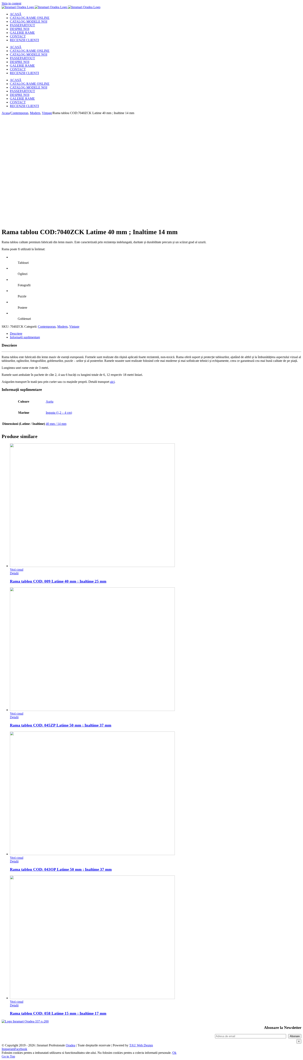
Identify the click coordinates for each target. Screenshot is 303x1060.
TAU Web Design (141, 1045)
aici (112, 381)
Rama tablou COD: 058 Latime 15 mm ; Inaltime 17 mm (58, 1013)
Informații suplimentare (25, 337)
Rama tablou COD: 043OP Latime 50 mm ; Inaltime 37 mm (61, 869)
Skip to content (11, 3)
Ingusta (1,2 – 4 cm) (59, 412)
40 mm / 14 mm (56, 423)
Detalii (14, 573)
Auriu (49, 401)
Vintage (74, 326)
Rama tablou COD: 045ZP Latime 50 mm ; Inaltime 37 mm (60, 725)
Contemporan (47, 326)
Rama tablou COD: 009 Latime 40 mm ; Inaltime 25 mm (58, 581)
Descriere (16, 333)
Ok (174, 1052)
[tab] (155, 333)
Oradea (70, 1045)
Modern (62, 326)
